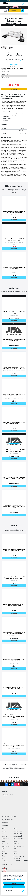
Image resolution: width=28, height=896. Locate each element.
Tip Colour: (4, 79)
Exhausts (3, 840)
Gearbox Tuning (5, 843)
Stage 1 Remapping (17, 833)
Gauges (3, 841)
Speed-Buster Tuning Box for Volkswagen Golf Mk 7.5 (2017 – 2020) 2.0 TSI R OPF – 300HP (14, 211)
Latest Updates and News (18, 845)
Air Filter (3, 828)
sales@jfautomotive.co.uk (7, 794)
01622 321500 (4, 795)
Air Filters (4, 830)
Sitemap (15, 851)
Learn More (20, 7)
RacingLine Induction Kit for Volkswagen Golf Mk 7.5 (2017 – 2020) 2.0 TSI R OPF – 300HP (14, 632)
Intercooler (4, 851)
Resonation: (4, 73)
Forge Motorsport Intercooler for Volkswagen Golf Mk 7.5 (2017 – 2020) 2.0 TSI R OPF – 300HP (14, 577)
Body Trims (4, 831)
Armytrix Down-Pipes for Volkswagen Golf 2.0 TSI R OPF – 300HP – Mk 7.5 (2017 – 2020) (14, 450)
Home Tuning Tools (6, 846)
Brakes (3, 833)
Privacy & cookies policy (16, 879)
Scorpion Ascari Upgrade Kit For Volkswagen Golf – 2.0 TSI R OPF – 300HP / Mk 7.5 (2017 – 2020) (14, 395)
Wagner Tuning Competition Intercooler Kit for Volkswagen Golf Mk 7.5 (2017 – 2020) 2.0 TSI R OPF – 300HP (14, 745)
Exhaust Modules (5, 838)
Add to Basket (14, 89)
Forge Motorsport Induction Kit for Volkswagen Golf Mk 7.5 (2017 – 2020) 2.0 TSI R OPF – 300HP (14, 549)
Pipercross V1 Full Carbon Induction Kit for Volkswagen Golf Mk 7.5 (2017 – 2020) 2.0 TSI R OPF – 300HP (14, 716)
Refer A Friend (16, 843)
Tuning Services (5, 861)
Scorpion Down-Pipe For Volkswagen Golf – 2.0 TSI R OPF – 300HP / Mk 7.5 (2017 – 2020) (14, 422)
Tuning (14, 848)
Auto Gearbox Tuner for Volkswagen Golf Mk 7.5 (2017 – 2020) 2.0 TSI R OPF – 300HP (14, 239)
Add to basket (14, 220)
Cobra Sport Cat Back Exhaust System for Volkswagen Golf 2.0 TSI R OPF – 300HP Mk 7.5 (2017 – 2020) (14, 478)
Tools (3, 858)
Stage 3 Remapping (17, 836)
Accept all (14, 883)
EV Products (4, 836)
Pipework (4, 855)
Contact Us (15, 828)
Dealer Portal (16, 850)
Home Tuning (4, 845)
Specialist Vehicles (17, 830)
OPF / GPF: (4, 69)
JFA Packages (4, 853)
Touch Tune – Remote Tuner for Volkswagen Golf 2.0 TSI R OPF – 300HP (14, 268)
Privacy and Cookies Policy (19, 856)
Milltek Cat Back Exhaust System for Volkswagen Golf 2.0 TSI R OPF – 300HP (14, 340)
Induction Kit (4, 850)
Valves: (3, 76)
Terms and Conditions (18, 858)
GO (22, 10)
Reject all (14, 887)
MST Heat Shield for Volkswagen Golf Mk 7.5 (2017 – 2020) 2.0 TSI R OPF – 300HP (14, 687)
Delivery (15, 853)
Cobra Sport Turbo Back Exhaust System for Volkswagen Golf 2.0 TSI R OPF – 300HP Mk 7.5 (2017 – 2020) (14, 506)
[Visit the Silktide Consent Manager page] (23, 891)
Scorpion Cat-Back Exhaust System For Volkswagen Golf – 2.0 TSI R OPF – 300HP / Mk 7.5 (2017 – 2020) (14, 367)
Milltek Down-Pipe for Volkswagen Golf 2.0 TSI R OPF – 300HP (14, 312)
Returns (15, 855)
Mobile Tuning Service (18, 838)
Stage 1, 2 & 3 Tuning (17, 831)
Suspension (4, 856)
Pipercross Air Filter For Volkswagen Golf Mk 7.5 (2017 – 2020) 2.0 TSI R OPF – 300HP (14, 605)
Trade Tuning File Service (18, 846)
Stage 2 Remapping (17, 835)
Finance (15, 841)
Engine (3, 835)
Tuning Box (4, 860)
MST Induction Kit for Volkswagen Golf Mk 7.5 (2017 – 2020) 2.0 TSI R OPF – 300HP (14, 660)
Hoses (3, 848)
